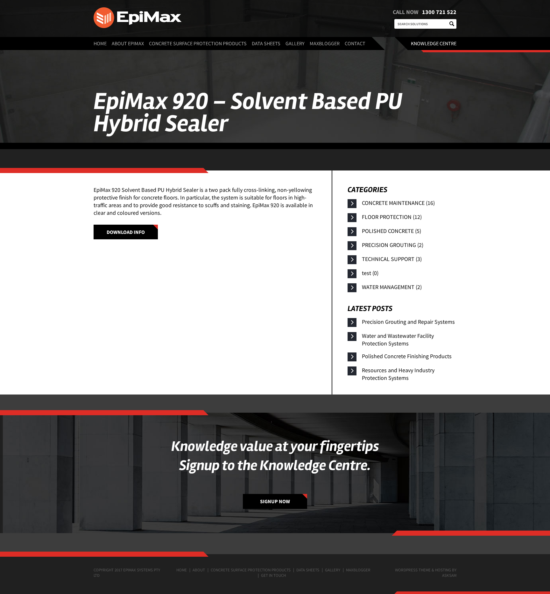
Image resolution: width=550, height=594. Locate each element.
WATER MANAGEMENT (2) (392, 287)
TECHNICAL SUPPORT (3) (392, 259)
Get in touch (273, 575)
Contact (355, 43)
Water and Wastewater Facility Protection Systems (398, 339)
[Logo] (199, 18)
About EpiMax (128, 43)
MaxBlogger (325, 43)
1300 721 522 (439, 12)
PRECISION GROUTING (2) (392, 245)
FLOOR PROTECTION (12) (392, 217)
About (199, 570)
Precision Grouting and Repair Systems (408, 321)
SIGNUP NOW (275, 501)
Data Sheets (266, 43)
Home (100, 43)
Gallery (295, 43)
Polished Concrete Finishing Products (407, 356)
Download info (126, 232)
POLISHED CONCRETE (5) (391, 231)
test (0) (370, 273)
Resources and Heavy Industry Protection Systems (398, 373)
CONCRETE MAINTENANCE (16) (398, 202)
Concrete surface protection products (198, 43)
